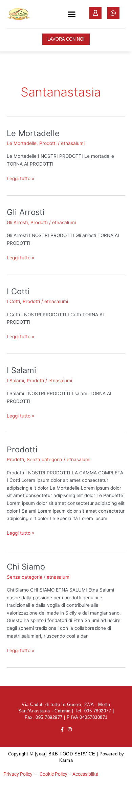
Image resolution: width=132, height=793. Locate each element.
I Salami (21, 370)
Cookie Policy (53, 774)
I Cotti (18, 291)
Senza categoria (44, 459)
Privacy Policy (17, 774)
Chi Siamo (26, 567)
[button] (71, 14)
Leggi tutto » (20, 178)
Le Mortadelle (33, 133)
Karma (66, 760)
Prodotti (48, 143)
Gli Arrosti (26, 212)
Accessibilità (85, 774)
